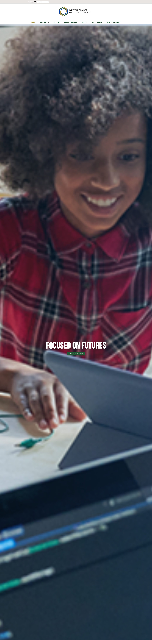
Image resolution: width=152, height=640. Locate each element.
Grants (84, 23)
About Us (43, 23)
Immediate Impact (114, 23)
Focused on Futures (76, 345)
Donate (56, 23)
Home (33, 23)
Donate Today (76, 354)
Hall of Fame (97, 23)
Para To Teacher (70, 23)
